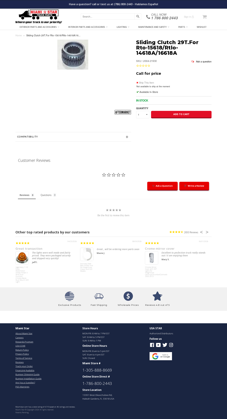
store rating (37, 407)
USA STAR (20, 345)
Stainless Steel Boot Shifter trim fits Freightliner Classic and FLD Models (86, 267)
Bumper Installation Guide (28, 378)
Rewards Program (24, 341)
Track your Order (24, 366)
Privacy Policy (22, 353)
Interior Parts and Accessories (86, 26)
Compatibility (27, 136)
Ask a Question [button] (164, 185)
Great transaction (28, 249)
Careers (19, 337)
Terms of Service (23, 358)
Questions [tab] (46, 195)
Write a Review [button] (196, 185)
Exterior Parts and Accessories (38, 26)
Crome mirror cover (159, 249)
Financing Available (24, 370)
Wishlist (202, 26)
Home (18, 35)
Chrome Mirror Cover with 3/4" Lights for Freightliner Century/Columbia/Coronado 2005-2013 (151, 272)
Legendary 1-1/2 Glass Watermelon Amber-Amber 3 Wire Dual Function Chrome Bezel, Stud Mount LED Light (22, 272)
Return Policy (22, 349)
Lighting (122, 26)
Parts (181, 26)
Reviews (19, 362)
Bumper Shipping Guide (27, 374)
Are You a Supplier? (25, 382)
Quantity (142, 108)
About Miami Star (23, 333)
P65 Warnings (22, 386)
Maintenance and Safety (152, 26)
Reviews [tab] (24, 195)
